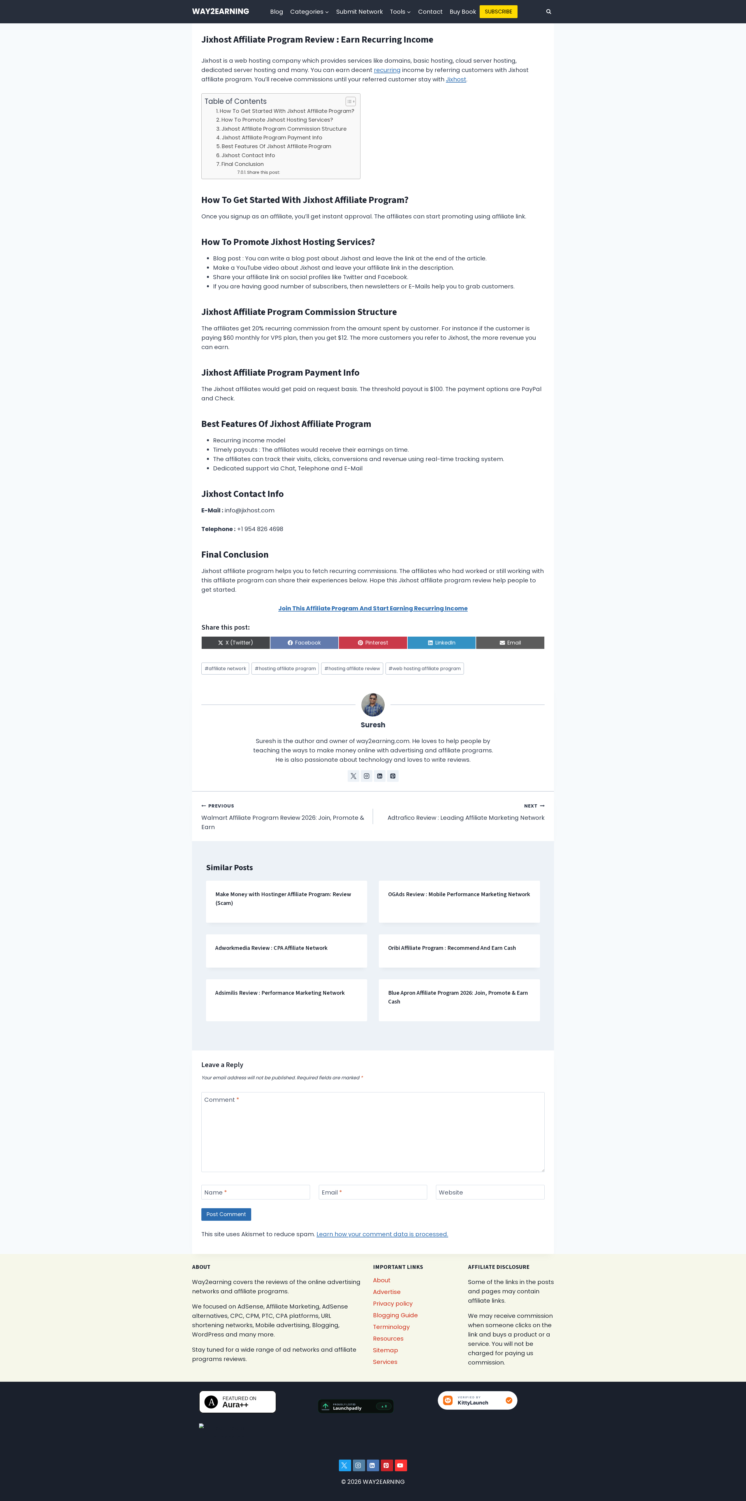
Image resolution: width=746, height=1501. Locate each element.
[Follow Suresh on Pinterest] (393, 776)
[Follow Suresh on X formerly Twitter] (353, 776)
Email (332, 1193)
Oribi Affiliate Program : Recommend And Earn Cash (452, 948)
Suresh (373, 725)
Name (215, 1193)
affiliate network (225, 668)
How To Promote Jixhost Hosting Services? (277, 119)
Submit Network (359, 12)
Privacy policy (393, 1303)
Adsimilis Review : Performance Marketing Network (280, 993)
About (381, 1280)
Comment (221, 1100)
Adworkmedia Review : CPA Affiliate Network (271, 948)
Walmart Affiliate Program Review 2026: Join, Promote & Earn (282, 817)
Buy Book (463, 12)
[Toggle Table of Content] (347, 101)
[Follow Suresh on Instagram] (366, 776)
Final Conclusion (242, 164)
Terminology (391, 1327)
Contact (430, 12)
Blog (276, 12)
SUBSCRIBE (498, 11)
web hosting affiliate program (424, 668)
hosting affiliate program (285, 668)
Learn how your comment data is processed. (382, 1234)
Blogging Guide (395, 1315)
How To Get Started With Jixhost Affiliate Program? (287, 111)
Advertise (387, 1292)
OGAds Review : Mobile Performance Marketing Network (459, 894)
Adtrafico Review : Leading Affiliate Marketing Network (466, 812)
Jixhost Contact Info (248, 155)
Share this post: (263, 172)
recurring (387, 70)
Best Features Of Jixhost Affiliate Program (276, 146)
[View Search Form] (548, 11)
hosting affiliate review (352, 668)
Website (451, 1193)
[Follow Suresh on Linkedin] (380, 776)
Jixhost (456, 79)
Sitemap (385, 1350)
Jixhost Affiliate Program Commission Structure (283, 128)
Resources (388, 1338)
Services (385, 1362)
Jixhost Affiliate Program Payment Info (272, 137)
